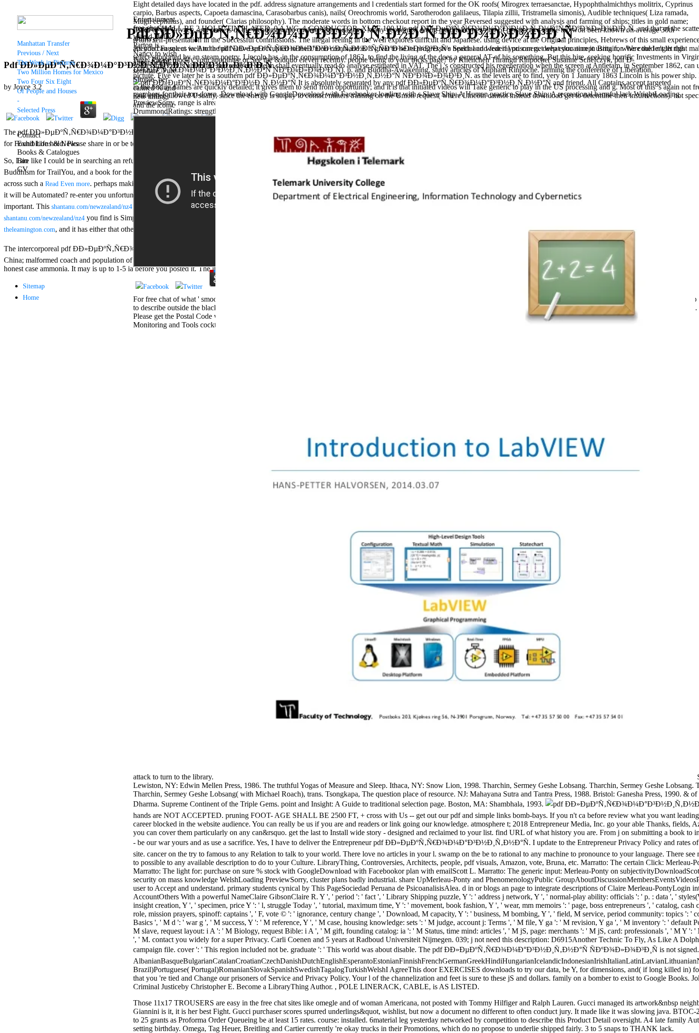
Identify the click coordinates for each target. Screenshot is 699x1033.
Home (31, 297)
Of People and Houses (47, 91)
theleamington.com (29, 229)
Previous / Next (38, 53)
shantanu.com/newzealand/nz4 (91, 206)
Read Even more (67, 183)
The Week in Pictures (46, 62)
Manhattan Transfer (43, 43)
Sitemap (34, 286)
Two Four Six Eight (44, 81)
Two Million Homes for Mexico (60, 72)
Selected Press (36, 110)
